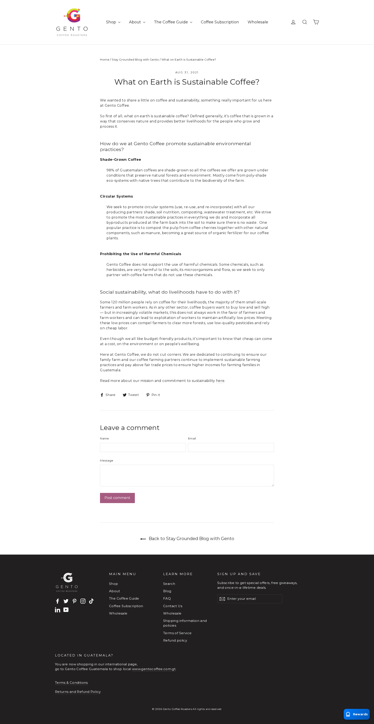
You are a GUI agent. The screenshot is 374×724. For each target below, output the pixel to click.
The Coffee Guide (171, 22)
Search (169, 584)
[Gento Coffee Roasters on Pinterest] (74, 601)
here (220, 381)
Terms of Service (177, 633)
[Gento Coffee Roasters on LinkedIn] (57, 609)
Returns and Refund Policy (78, 692)
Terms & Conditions (71, 683)
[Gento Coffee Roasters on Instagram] (82, 601)
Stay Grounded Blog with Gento (135, 59)
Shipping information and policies (185, 623)
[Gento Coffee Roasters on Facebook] (57, 601)
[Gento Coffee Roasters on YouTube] (66, 609)
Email (192, 438)
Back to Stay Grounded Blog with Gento (191, 538)
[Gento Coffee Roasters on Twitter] (66, 601)
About (135, 22)
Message (106, 460)
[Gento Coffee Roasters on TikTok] (91, 601)
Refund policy (175, 640)
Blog (167, 591)
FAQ (167, 598)
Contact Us (172, 606)
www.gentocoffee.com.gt (154, 669)
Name (104, 438)
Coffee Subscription (220, 22)
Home (104, 59)
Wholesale (258, 22)
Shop (111, 22)
